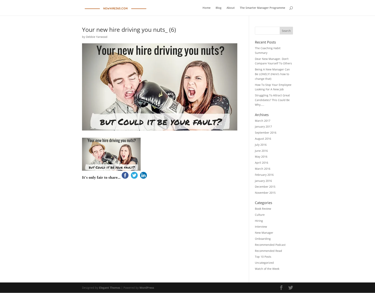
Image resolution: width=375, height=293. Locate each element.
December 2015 (265, 186)
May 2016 (261, 156)
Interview (261, 226)
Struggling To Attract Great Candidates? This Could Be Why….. (272, 100)
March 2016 (262, 168)
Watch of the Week (267, 269)
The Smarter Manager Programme (262, 8)
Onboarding (263, 239)
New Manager (264, 232)
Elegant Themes (109, 287)
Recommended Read (268, 251)
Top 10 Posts (263, 256)
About (231, 8)
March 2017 (262, 121)
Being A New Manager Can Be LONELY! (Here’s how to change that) (272, 74)
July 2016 (261, 144)
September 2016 (265, 132)
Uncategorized (264, 263)
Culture (260, 215)
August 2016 (263, 138)
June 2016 (261, 151)
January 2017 (263, 126)
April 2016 (261, 162)
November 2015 (265, 192)
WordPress (146, 287)
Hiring (259, 221)
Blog (218, 8)
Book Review (263, 208)
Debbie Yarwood (96, 37)
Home (207, 8)
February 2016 (264, 175)
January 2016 (263, 181)
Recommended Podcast (270, 245)
